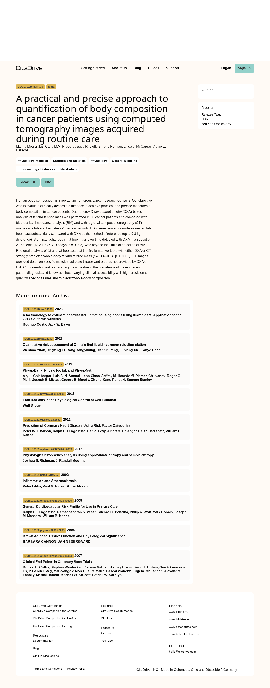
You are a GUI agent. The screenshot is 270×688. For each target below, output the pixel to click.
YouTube (107, 640)
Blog (137, 68)
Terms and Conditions (47, 668)
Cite (48, 182)
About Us (119, 68)
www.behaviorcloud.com (185, 634)
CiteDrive (107, 633)
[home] (29, 69)
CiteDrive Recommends (117, 611)
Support (172, 68)
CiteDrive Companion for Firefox (54, 618)
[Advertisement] (135, 31)
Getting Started (93, 68)
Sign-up (244, 68)
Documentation (43, 640)
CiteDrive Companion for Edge (53, 626)
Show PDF (27, 182)
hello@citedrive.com (182, 651)
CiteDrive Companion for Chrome (55, 611)
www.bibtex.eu (178, 611)
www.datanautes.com (183, 627)
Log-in (226, 68)
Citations (107, 618)
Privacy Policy (76, 668)
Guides (153, 68)
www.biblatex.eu (179, 619)
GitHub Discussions (46, 655)
